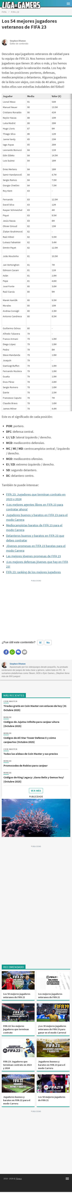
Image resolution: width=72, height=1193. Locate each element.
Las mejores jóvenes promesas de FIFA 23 (33, 556)
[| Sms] (18, 652)
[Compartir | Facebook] (6, 652)
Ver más (36, 790)
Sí (40, 642)
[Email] (24, 652)
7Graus (19, 1178)
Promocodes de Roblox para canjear (25, 765)
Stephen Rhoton (18, 664)
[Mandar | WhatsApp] (12, 652)
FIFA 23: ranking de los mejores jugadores (33, 572)
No (48, 642)
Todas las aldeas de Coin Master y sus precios (30, 753)
